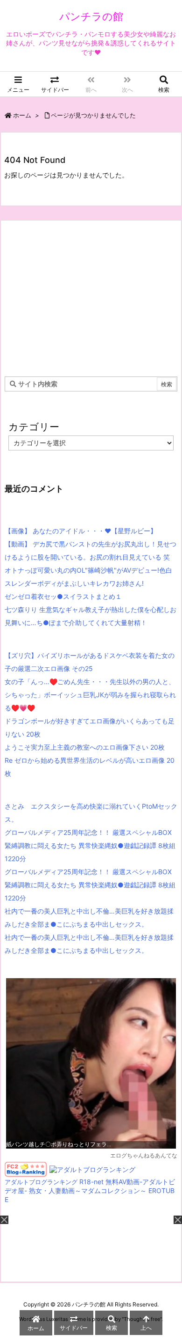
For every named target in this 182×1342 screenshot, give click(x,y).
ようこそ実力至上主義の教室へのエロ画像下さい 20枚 (85, 747)
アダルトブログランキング (41, 1182)
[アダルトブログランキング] (92, 1169)
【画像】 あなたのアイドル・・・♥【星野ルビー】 (81, 531)
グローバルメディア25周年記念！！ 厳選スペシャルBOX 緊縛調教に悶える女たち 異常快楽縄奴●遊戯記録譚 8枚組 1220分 (90, 845)
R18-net (91, 1182)
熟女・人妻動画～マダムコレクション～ (88, 1191)
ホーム (22, 115)
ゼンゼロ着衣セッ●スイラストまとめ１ (63, 596)
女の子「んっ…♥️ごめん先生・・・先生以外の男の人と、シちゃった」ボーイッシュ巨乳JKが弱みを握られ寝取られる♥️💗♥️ (90, 695)
